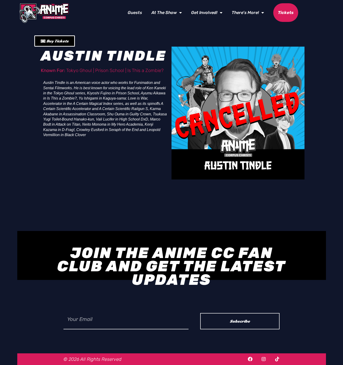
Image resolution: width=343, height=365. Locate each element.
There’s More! (245, 12)
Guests (135, 12)
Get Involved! (204, 12)
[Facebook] (250, 359)
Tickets (286, 12)
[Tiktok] (277, 359)
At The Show (164, 12)
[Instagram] (263, 359)
